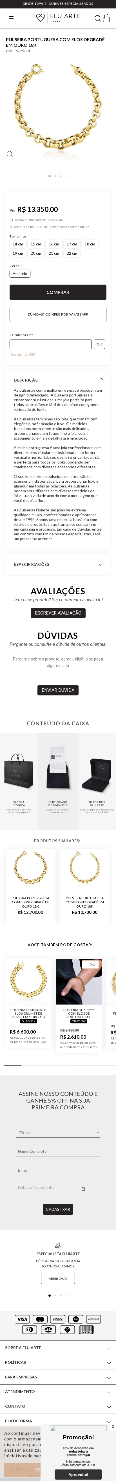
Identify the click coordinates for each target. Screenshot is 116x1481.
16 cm (54, 243)
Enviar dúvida (58, 690)
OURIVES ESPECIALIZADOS (70, 3)
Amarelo (20, 273)
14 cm (18, 243)
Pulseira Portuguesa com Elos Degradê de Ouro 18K (30, 902)
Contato (15, 1406)
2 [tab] (55, 176)
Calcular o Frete (22, 335)
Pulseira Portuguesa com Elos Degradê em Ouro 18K (85, 902)
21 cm (54, 253)
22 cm (72, 253)
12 (22, 227)
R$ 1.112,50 (39, 227)
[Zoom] (58, 113)
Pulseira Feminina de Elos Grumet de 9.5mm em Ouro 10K (28, 1013)
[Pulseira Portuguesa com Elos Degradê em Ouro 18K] (84, 869)
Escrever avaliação (58, 613)
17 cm (72, 243)
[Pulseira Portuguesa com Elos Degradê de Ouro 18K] (30, 869)
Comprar (58, 292)
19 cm (18, 253)
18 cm (90, 243)
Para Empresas (21, 1376)
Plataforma (18, 1420)
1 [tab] (49, 176)
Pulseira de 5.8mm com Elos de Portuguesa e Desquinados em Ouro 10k (79, 1013)
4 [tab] (66, 176)
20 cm (36, 253)
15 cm (36, 243)
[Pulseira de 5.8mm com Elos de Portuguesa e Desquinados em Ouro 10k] (79, 982)
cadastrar (58, 1209)
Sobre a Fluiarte (23, 1347)
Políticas (15, 1362)
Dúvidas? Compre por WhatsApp (58, 314)
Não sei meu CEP (22, 354)
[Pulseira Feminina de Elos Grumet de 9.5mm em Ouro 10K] (28, 982)
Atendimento (20, 1391)
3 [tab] (61, 176)
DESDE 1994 (33, 3)
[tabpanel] (58, 115)
